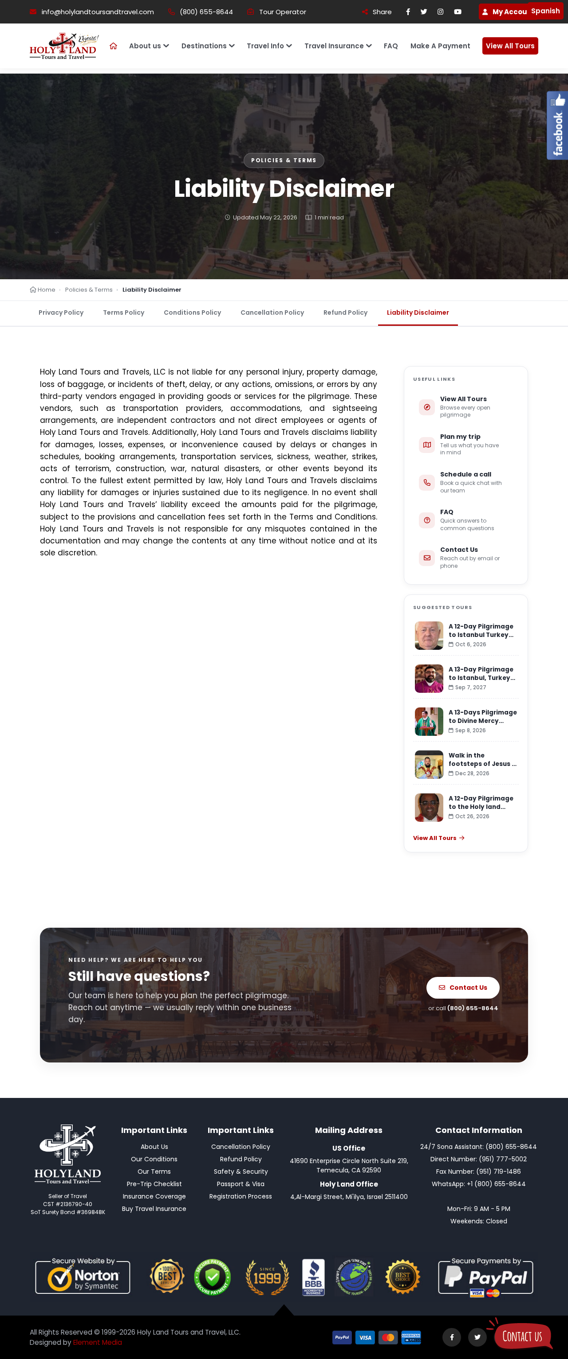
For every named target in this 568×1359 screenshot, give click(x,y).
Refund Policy (345, 312)
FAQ (391, 46)
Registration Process (240, 1196)
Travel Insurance (334, 46)
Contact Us (468, 987)
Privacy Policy (61, 312)
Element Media (97, 1342)
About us (145, 46)
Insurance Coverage (154, 1196)
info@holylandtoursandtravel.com (98, 11)
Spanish (545, 11)
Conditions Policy (192, 312)
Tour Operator (282, 11)
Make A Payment (440, 46)
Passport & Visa (240, 1183)
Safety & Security (241, 1171)
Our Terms (154, 1171)
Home (45, 289)
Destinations (204, 46)
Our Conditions (154, 1159)
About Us (154, 1146)
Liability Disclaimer (418, 312)
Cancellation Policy (272, 312)
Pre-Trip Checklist (154, 1183)
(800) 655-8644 (206, 11)
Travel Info (265, 46)
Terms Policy (123, 312)
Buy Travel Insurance (154, 1208)
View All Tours (510, 46)
